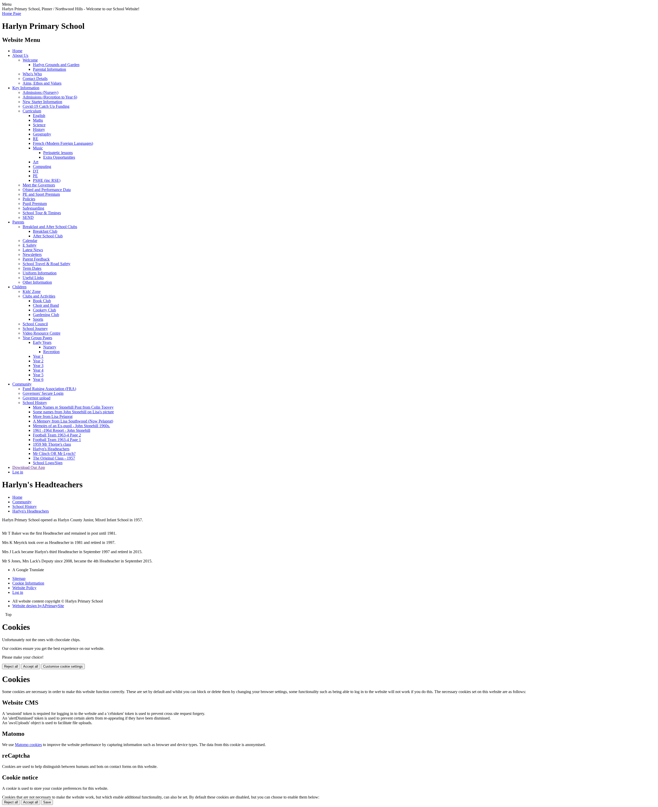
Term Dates (32, 268)
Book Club (42, 301)
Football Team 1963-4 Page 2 (57, 435)
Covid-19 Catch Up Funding (46, 106)
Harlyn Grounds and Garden (56, 64)
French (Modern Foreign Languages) (63, 143)
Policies (29, 199)
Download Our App (28, 467)
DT (36, 171)
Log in (17, 472)
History (39, 129)
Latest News (33, 250)
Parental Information (49, 69)
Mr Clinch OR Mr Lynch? (54, 453)
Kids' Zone (32, 291)
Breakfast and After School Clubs (50, 227)
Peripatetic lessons (58, 152)
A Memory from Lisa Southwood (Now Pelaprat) (73, 421)
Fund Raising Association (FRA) (49, 389)
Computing (42, 166)
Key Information (25, 88)
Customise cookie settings (63, 666)
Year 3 (38, 365)
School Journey (35, 328)
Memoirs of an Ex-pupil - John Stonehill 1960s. (71, 426)
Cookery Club (44, 310)
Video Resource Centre (41, 333)
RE (35, 139)
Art (35, 162)
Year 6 (38, 379)
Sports (38, 319)
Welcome (30, 60)
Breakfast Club (45, 231)
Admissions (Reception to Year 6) (50, 97)
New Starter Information (42, 102)
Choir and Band (46, 305)
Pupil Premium (35, 203)
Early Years (42, 342)
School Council (35, 324)
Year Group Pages (37, 338)
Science (39, 125)
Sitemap (18, 578)
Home (17, 51)
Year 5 (38, 375)
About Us (20, 55)
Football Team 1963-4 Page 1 (57, 439)
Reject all (11, 666)
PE (35, 176)
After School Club (48, 236)
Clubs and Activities (39, 296)
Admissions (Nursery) (40, 92)
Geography (42, 134)
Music (38, 148)
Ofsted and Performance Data (47, 189)
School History (35, 402)
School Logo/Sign (47, 463)
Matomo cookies (28, 744)
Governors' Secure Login (43, 393)
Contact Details (35, 78)
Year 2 (38, 361)
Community (22, 384)
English (39, 115)
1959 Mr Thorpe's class (52, 444)
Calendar (30, 240)
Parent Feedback (36, 259)
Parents (18, 222)
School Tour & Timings (42, 213)
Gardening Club (46, 314)
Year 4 (38, 370)
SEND (28, 217)
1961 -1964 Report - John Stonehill (61, 430)
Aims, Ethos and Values (42, 83)
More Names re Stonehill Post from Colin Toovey (73, 407)
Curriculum (32, 111)
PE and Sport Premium (41, 194)
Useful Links (33, 277)
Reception (51, 351)
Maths (38, 120)
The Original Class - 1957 (54, 458)
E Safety (29, 245)
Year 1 (38, 356)
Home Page (11, 13)
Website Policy (24, 588)
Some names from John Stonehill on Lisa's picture (73, 412)
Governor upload (36, 398)
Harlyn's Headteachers (51, 449)
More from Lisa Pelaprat (52, 416)
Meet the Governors (39, 185)
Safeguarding (33, 208)
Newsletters (32, 254)
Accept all (30, 666)
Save (47, 802)
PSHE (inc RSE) (46, 180)
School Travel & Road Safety (46, 264)
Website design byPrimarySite (38, 606)
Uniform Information (40, 273)
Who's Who (32, 74)
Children (19, 287)
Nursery (49, 347)
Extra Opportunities (59, 157)
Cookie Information (28, 583)
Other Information (37, 282)
